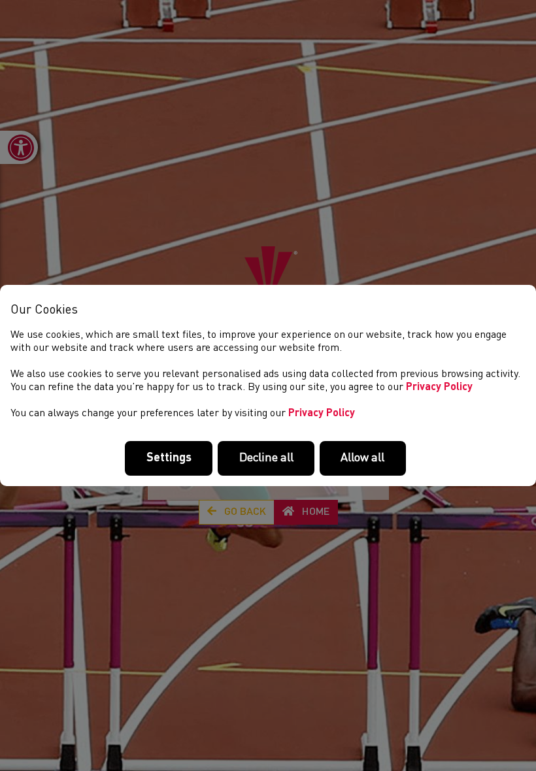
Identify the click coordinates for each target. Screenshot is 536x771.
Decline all (266, 458)
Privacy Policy (439, 387)
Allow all (362, 458)
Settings (169, 458)
